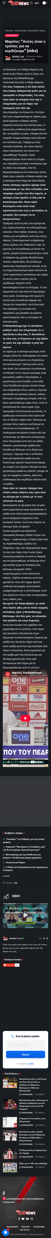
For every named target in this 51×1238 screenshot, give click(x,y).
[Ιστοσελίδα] (40, 938)
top (15, 883)
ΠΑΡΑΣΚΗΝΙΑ (27, 1094)
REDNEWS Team (18, 56)
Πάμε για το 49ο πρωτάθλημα (33, 1163)
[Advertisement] (25, 801)
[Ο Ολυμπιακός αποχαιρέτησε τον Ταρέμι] (10, 1154)
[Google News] (27, 1219)
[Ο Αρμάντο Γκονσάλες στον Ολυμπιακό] (10, 1122)
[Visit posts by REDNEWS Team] (8, 58)
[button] (5, 3)
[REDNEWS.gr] (18, 3)
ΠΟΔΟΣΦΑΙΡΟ (11, 35)
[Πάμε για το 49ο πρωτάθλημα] (10, 1167)
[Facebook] (44, 938)
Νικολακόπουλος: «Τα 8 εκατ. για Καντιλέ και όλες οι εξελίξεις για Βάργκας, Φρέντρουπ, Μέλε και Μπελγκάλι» (33, 1085)
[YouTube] (23, 1219)
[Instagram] (47, 938)
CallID (31, 1064)
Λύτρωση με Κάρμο (15, 862)
